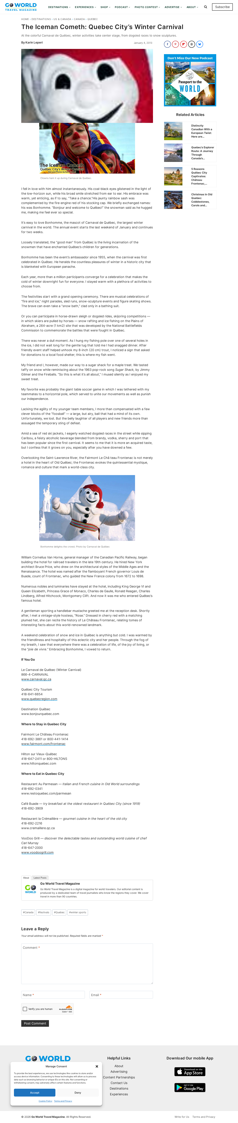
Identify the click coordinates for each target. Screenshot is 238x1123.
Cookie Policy (45, 1101)
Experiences (119, 1094)
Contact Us (119, 1083)
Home (25, 19)
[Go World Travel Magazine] (30, 889)
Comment (31, 947)
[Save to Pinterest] (175, 44)
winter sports (77, 912)
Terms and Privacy (63, 1101)
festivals (43, 912)
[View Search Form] (205, 7)
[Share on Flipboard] (183, 44)
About (26, 878)
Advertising (118, 1071)
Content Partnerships (119, 1077)
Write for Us (182, 1116)
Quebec (92, 19)
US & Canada (62, 19)
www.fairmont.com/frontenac (43, 744)
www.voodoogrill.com (37, 852)
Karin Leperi (34, 42)
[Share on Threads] (191, 44)
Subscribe (222, 7)
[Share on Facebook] (167, 44)
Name (28, 995)
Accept (34, 1092)
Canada (79, 19)
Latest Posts (40, 878)
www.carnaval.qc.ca (36, 679)
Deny (78, 1092)
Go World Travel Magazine (60, 883)
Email (96, 995)
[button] (97, 1066)
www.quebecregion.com (39, 699)
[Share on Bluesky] (199, 44)
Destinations (41, 19)
